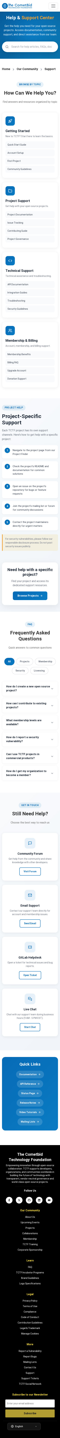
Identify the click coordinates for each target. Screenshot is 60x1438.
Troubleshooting (16, 300)
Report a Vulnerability (30, 1351)
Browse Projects (28, 595)
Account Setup (16, 153)
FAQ (30, 1267)
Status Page (28, 1093)
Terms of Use (30, 1306)
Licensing (39, 670)
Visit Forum (30, 871)
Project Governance (18, 239)
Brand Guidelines (30, 1278)
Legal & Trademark (30, 1328)
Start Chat (30, 1027)
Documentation (28, 1074)
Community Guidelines (20, 169)
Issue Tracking (15, 222)
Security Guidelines (18, 309)
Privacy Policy (30, 1300)
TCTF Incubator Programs (30, 1272)
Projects (25, 661)
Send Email (30, 923)
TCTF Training (30, 1244)
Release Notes (28, 1102)
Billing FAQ (13, 362)
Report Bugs (30, 1356)
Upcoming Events (30, 1222)
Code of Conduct (30, 1317)
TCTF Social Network (30, 1384)
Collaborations (30, 1233)
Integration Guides (17, 292)
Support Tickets (30, 1378)
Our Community (27, 69)
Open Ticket (30, 975)
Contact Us (30, 1367)
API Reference (28, 1084)
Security (20, 670)
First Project (14, 161)
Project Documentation (20, 214)
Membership (45, 661)
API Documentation (18, 284)
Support (30, 1373)
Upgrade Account (17, 370)
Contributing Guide (17, 231)
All (9, 661)
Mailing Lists (28, 1121)
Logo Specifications (30, 1283)
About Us (30, 1217)
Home (6, 69)
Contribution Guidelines (30, 1322)
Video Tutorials (28, 1112)
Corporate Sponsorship (30, 1249)
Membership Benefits (19, 354)
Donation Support (17, 378)
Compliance (30, 1311)
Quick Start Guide (17, 144)
